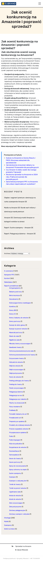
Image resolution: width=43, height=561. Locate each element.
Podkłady (12, 410)
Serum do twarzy (15, 458)
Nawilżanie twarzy (15, 347)
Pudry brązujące (14, 440)
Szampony (8, 525)
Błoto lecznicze (14, 295)
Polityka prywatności (9, 558)
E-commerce (8, 271)
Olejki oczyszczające (16, 369)
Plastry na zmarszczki (16, 403)
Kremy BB (12, 310)
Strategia (7, 518)
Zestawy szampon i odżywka (19, 514)
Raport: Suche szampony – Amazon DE (18, 228)
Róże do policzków (15, 444)
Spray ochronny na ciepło (18, 469)
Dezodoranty (13, 299)
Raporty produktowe (11, 286)
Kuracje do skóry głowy (17, 325)
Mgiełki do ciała (14, 340)
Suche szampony (15, 473)
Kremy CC (12, 314)
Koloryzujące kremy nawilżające (20, 303)
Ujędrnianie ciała (14, 492)
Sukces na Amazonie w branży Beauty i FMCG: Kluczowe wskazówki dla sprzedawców (21, 160)
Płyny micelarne (14, 407)
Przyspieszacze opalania (17, 432)
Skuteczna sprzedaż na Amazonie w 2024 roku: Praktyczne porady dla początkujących (22, 177)
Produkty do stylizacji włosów (19, 425)
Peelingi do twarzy (15, 384)
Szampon (12, 477)
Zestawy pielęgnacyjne (17, 510)
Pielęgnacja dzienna (16, 392)
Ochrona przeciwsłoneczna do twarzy (22, 355)
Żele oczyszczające (15, 503)
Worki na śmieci (9, 529)
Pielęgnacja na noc (15, 395)
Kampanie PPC (9, 275)
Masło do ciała (14, 336)
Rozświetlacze (14, 451)
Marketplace (8, 282)
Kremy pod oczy (14, 321)
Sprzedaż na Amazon (23, 546)
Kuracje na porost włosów (18, 329)
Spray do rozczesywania (17, 466)
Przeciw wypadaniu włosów (18, 429)
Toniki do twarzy (15, 484)
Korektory (12, 306)
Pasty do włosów (15, 377)
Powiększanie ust (15, 418)
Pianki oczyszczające (16, 388)
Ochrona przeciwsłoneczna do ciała (21, 351)
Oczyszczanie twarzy (16, 358)
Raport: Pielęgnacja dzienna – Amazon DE (20, 234)
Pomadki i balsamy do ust (18, 414)
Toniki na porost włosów (17, 488)
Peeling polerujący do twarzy (19, 381)
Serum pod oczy (14, 462)
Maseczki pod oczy (15, 332)
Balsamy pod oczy (15, 292)
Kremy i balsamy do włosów (18, 318)
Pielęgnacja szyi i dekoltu (17, 399)
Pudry (11, 436)
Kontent (7, 278)
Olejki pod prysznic (15, 373)
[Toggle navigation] (40, 3)
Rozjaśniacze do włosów (17, 447)
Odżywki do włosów (16, 362)
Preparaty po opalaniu (16, 421)
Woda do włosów (15, 495)
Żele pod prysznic (15, 507)
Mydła (6, 521)
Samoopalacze (14, 455)
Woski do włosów (15, 499)
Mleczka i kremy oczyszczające (19, 343)
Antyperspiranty (14, 288)
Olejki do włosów (15, 366)
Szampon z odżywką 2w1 (17, 481)
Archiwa (7, 253)
